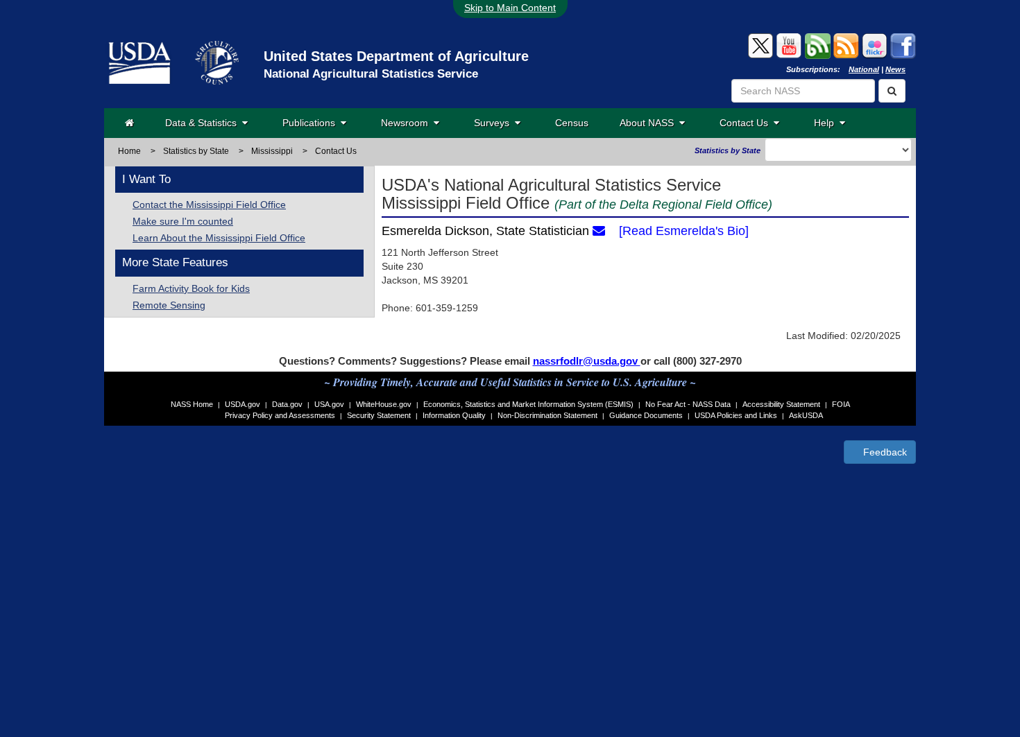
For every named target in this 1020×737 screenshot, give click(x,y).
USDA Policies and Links (736, 415)
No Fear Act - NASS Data (688, 404)
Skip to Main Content (510, 7)
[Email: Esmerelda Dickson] (599, 231)
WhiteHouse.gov (383, 404)
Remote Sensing (169, 305)
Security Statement (379, 415)
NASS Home (192, 404)
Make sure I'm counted (183, 221)
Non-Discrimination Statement (547, 415)
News (895, 69)
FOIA (841, 404)
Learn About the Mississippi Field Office (219, 237)
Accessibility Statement (781, 404)
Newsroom (407, 122)
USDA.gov (242, 404)
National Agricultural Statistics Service (371, 73)
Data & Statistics (203, 122)
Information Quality (454, 415)
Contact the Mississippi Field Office (209, 204)
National (864, 69)
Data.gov (287, 404)
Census (571, 122)
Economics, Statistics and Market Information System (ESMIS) (528, 404)
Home (129, 151)
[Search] (892, 91)
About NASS (649, 122)
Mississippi (272, 151)
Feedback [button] (883, 452)
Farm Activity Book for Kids (191, 288)
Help (827, 122)
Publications (311, 122)
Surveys (494, 122)
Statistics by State (196, 151)
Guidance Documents (646, 415)
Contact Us (747, 122)
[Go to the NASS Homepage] (129, 122)
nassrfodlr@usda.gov (586, 361)
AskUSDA (806, 415)
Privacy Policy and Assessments (280, 415)
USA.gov (329, 404)
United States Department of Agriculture (396, 56)
